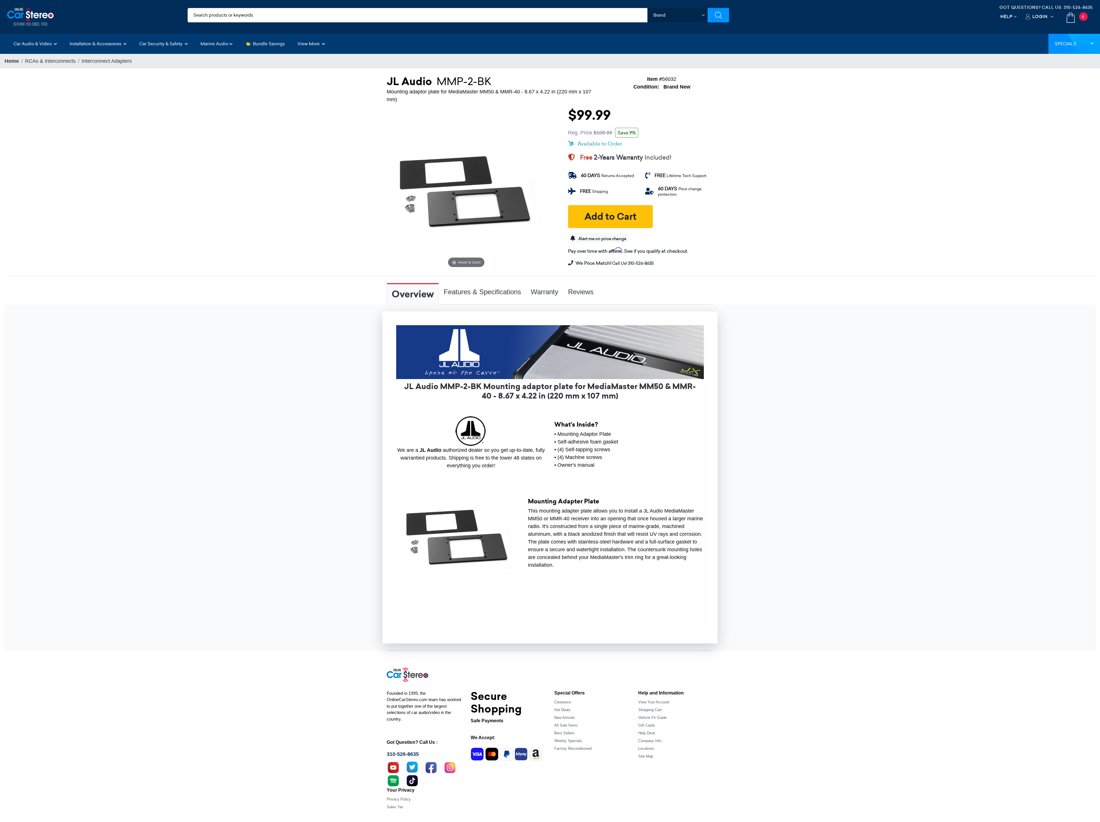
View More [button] (309, 44)
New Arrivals (564, 717)
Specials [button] (1065, 44)
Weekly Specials (568, 741)
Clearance (562, 702)
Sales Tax (395, 807)
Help (1006, 16)
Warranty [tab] (544, 292)
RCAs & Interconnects (50, 61)
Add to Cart (610, 216)
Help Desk (646, 733)
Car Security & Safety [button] (161, 44)
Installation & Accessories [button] (96, 44)
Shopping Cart (650, 710)
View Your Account (653, 702)
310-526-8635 (1078, 7)
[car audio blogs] (393, 780)
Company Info (649, 741)
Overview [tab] (413, 294)
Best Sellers (564, 733)
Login (1040, 16)
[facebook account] (431, 767)
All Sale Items (566, 725)
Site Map (645, 756)
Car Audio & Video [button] (33, 44)
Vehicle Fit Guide (652, 717)
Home (12, 61)
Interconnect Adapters (107, 61)
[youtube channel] (393, 767)
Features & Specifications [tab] (482, 292)
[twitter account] (412, 767)
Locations (646, 748)
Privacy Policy (399, 799)
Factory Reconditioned (573, 748)
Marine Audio (214, 44)
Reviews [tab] (581, 292)
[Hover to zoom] (466, 189)
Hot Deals (562, 710)
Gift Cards (646, 725)
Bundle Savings (269, 44)
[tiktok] (412, 780)
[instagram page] (450, 767)
